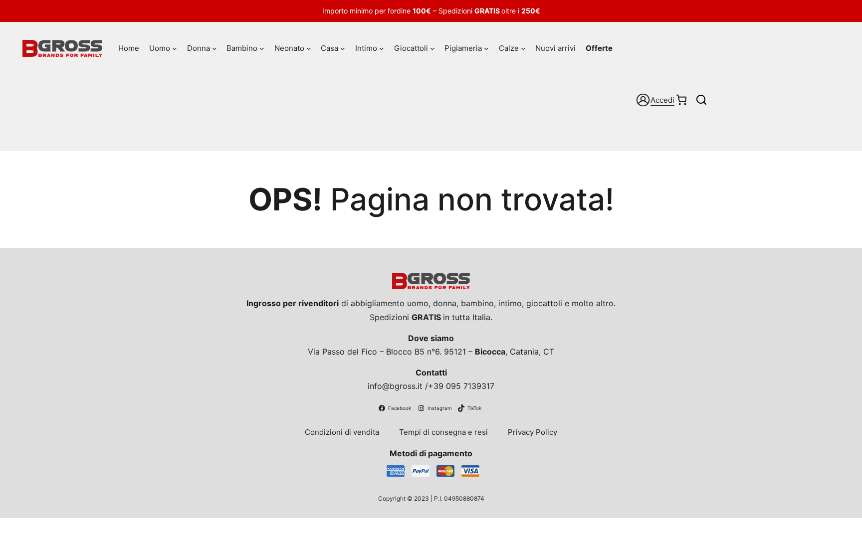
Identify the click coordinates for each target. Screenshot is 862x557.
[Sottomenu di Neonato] (308, 48)
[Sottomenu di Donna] (214, 48)
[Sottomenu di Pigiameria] (486, 48)
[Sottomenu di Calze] (523, 48)
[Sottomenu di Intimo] (381, 48)
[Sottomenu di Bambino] (261, 48)
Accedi (662, 100)
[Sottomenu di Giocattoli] (432, 48)
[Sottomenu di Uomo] (174, 48)
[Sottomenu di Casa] (342, 48)
